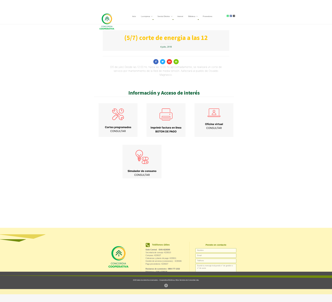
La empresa (145, 16)
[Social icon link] (228, 16)
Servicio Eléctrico (163, 16)
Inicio (134, 16)
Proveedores (207, 16)
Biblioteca (191, 16)
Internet (180, 16)
